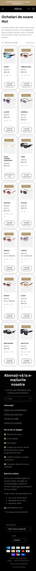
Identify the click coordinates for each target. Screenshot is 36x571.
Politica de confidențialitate (15, 410)
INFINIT (7, 295)
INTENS (24, 203)
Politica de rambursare (13, 414)
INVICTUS (24, 343)
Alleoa (17, 558)
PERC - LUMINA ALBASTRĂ (8, 158)
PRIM (23, 157)
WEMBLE (24, 112)
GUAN (23, 295)
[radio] (5, 75)
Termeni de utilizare (19, 567)
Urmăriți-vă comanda (13, 423)
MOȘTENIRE (8, 343)
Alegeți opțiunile (9, 85)
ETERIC (24, 250)
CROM (6, 67)
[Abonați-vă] (29, 398)
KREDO (7, 250)
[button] (2, 9)
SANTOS (7, 203)
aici (18, 486)
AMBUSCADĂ (26, 67)
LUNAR (6, 112)
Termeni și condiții (11, 419)
